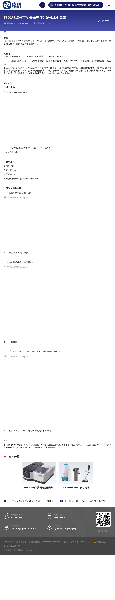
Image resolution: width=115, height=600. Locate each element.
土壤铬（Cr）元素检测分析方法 (90, 501)
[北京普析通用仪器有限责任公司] (14, 5)
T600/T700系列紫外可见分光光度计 (40, 487)
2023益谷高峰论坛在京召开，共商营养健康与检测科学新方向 (47, 501)
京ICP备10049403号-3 (81, 542)
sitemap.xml (31, 550)
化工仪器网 (18, 550)
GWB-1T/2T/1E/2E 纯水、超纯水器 (77, 487)
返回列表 (105, 20)
